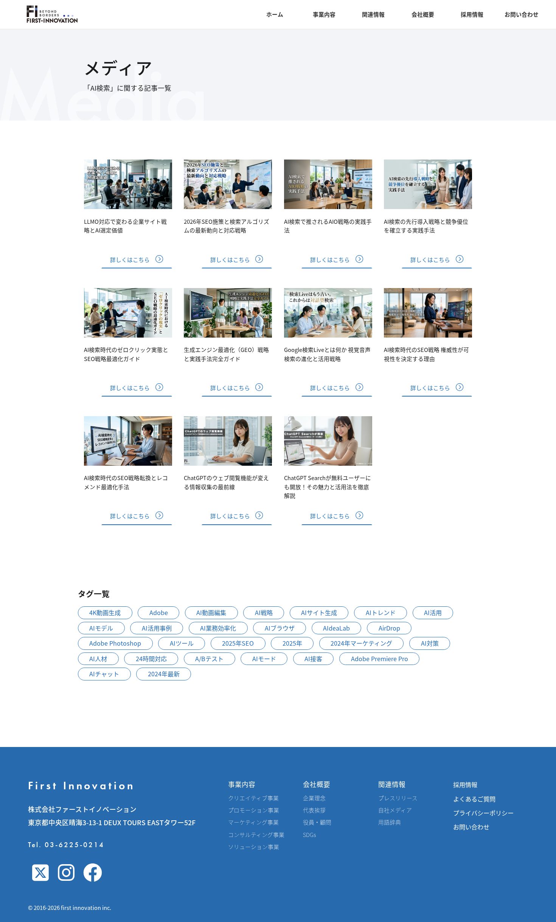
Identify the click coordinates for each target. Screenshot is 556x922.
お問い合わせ (522, 14)
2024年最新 (164, 673)
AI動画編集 (211, 612)
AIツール (182, 643)
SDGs (309, 834)
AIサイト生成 (319, 612)
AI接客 (313, 658)
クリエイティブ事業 (253, 798)
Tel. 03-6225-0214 (66, 844)
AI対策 (430, 643)
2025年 (292, 643)
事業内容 (324, 14)
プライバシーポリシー (483, 813)
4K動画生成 (105, 612)
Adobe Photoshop (115, 643)
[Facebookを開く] (92, 872)
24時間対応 (151, 658)
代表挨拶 (314, 810)
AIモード (264, 658)
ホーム (274, 14)
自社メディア (395, 810)
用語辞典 (389, 822)
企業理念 (314, 798)
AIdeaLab (336, 627)
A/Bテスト (209, 658)
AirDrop (389, 627)
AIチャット (104, 673)
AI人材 (98, 658)
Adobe (158, 612)
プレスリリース (398, 798)
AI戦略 (264, 612)
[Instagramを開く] (66, 872)
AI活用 (433, 612)
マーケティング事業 (253, 822)
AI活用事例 (157, 627)
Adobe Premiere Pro (379, 658)
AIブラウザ (280, 627)
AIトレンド (381, 612)
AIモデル (101, 627)
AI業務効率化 (218, 627)
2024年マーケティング (361, 643)
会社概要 (423, 14)
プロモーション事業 (253, 810)
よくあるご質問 (474, 799)
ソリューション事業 (253, 846)
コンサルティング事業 (256, 834)
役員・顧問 (317, 822)
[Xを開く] (40, 872)
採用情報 (472, 14)
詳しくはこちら (130, 259)
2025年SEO (238, 643)
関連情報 (373, 14)
